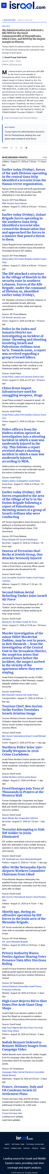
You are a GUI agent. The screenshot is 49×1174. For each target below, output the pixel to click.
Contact (26, 1148)
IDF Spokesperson (11, 859)
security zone (19, 317)
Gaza (17, 203)
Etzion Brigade (9, 539)
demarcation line (10, 259)
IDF (4, 317)
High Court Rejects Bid (12, 1027)
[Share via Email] (26, 148)
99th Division (8, 203)
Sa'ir (42, 377)
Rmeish (9, 317)
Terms (42, 1148)
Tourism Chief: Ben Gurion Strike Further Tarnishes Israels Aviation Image (22, 709)
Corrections (16, 1148)
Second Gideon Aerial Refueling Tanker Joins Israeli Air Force (24, 595)
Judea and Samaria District (27, 377)
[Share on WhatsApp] (21, 148)
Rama (33, 777)
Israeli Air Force (29, 622)
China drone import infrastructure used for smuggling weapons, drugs (22, 391)
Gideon (18, 622)
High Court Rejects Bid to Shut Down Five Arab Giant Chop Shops (24, 1004)
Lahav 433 (19, 415)
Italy (20, 1113)
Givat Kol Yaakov (25, 577)
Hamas (23, 203)
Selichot (34, 818)
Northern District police (20, 777)
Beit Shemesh (8, 695)
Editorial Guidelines (35, 1144)
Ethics (6, 1148)
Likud (35, 897)
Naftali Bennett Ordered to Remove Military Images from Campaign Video (24, 1046)
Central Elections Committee (15, 986)
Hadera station (9, 481)
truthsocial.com (15, 64)
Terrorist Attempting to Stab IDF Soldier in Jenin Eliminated (23, 833)
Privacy (35, 1148)
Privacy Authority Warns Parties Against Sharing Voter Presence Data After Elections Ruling (24, 958)
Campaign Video (10, 1072)
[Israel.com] (24, 1138)
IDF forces (21, 539)
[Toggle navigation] (4, 5)
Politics (6, 26)
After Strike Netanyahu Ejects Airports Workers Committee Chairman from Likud (24, 870)
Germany (13, 1113)
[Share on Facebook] (11, 148)
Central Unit (21, 695)
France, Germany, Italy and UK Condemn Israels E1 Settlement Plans (22, 1090)
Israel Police (8, 377)
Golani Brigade (25, 259)
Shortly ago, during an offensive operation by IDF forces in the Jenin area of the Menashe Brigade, (24, 917)
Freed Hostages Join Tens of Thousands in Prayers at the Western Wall (23, 792)
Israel (35, 736)
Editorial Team (18, 1144)
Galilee (5, 777)
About (7, 1144)
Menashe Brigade (33, 859)
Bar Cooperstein (22, 818)
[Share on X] (16, 148)
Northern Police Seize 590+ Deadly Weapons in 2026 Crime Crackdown (22, 750)
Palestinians (32, 539)
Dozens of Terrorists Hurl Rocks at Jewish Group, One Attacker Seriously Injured (22, 554)
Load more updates (11, 1120)
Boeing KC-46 (8, 622)
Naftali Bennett (9, 1075)
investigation (22, 481)
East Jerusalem (9, 577)
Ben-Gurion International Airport (17, 736)
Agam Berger (8, 818)
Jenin (22, 859)
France (5, 1113)
